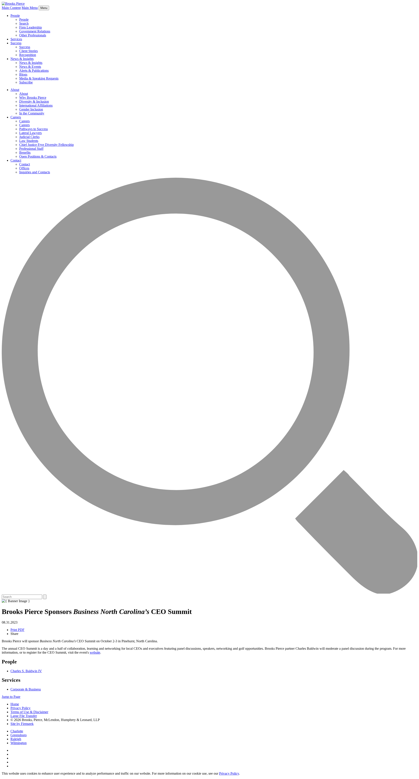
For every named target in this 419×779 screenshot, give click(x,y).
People (15, 15)
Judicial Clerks (29, 137)
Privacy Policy (20, 708)
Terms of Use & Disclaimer (29, 712)
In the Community (31, 113)
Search (24, 23)
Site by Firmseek (22, 724)
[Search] (209, 592)
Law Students (28, 141)
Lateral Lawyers (30, 133)
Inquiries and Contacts (34, 172)
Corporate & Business (25, 689)
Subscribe (26, 82)
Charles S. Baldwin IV (26, 671)
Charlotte (16, 731)
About (14, 90)
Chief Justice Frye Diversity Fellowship (46, 145)
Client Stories (28, 51)
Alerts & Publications (34, 70)
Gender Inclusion (31, 109)
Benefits (25, 152)
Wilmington (18, 743)
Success (15, 43)
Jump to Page (11, 697)
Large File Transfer (23, 716)
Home (14, 704)
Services (16, 39)
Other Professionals (32, 35)
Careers (15, 117)
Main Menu (30, 8)
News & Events (30, 66)
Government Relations (34, 31)
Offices (24, 168)
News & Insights (22, 59)
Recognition (27, 55)
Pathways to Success (33, 129)
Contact (15, 160)
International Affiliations (36, 105)
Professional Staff (31, 148)
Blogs (23, 74)
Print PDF (17, 630)
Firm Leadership (30, 27)
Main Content (11, 8)
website (95, 652)
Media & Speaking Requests (38, 78)
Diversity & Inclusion (34, 101)
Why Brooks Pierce (32, 97)
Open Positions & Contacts (38, 156)
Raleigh (15, 739)
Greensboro (18, 735)
